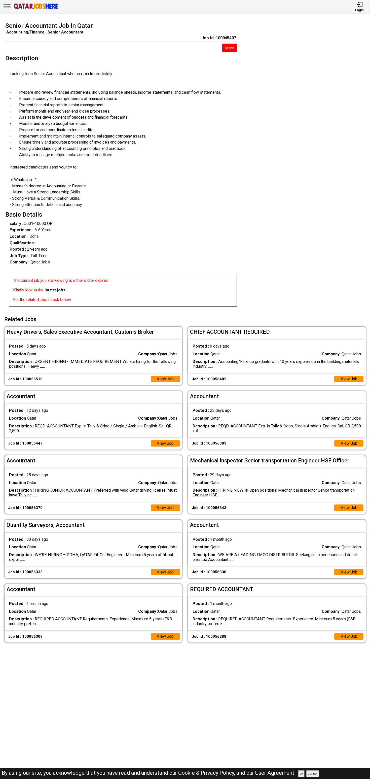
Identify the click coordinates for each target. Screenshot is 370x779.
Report (229, 48)
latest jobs (55, 290)
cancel (312, 773)
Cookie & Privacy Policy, (207, 773)
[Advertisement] (308, 166)
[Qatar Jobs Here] (36, 8)
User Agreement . (276, 773)
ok (301, 773)
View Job (165, 379)
